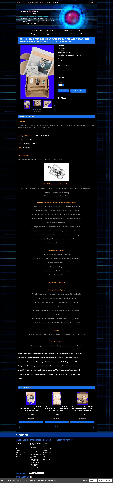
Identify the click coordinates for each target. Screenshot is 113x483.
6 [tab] (34, 111)
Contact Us (41, 30)
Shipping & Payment (69, 30)
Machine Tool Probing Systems (30, 34)
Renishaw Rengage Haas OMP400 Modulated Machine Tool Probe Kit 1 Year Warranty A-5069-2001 (56, 408)
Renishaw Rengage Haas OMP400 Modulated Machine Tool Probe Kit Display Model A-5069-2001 (64, 34)
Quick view (31, 398)
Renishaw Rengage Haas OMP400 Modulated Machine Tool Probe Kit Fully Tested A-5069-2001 (30, 408)
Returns (60, 30)
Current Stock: (62, 77)
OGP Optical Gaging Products (47, 460)
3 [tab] (37, 109)
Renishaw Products (34, 462)
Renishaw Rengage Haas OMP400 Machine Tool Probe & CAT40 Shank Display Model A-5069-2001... (82, 408)
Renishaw (45, 443)
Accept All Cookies (105, 480)
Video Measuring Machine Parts (34, 464)
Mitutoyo (45, 445)
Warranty (78, 30)
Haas (44, 458)
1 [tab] (33, 109)
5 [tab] (40, 109)
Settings (84, 480)
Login (20, 2)
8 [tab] (38, 111)
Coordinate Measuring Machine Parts (35, 446)
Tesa (44, 456)
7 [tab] (36, 111)
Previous (19, 105)
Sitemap (18, 456)
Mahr (44, 454)
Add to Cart (30, 422)
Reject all (93, 480)
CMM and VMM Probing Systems (35, 443)
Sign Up (25, 2)
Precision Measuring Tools (34, 457)
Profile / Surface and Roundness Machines (35, 460)
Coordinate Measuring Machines (35, 449)
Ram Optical (46, 450)
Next (55, 105)
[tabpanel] (27, 104)
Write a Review (79, 55)
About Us (34, 30)
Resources (53, 30)
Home (19, 34)
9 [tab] (40, 111)
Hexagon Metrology (47, 449)
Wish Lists (45, 2)
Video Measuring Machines (34, 467)
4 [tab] (39, 109)
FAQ (47, 30)
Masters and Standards (35, 454)
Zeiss (44, 447)
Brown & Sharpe (47, 452)
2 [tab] (35, 109)
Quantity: (60, 82)
